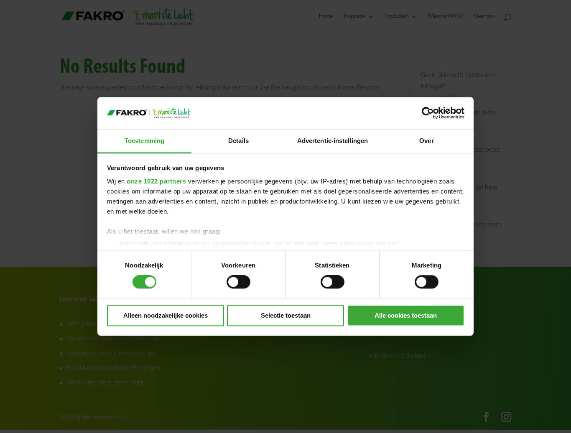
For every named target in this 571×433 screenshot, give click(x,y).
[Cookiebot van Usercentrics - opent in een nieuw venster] (427, 113)
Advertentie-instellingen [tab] (332, 140)
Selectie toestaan (286, 315)
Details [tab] (238, 140)
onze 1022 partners (156, 181)
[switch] (238, 282)
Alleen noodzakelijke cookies (165, 315)
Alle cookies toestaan (406, 315)
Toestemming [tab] (144, 140)
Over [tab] (426, 140)
